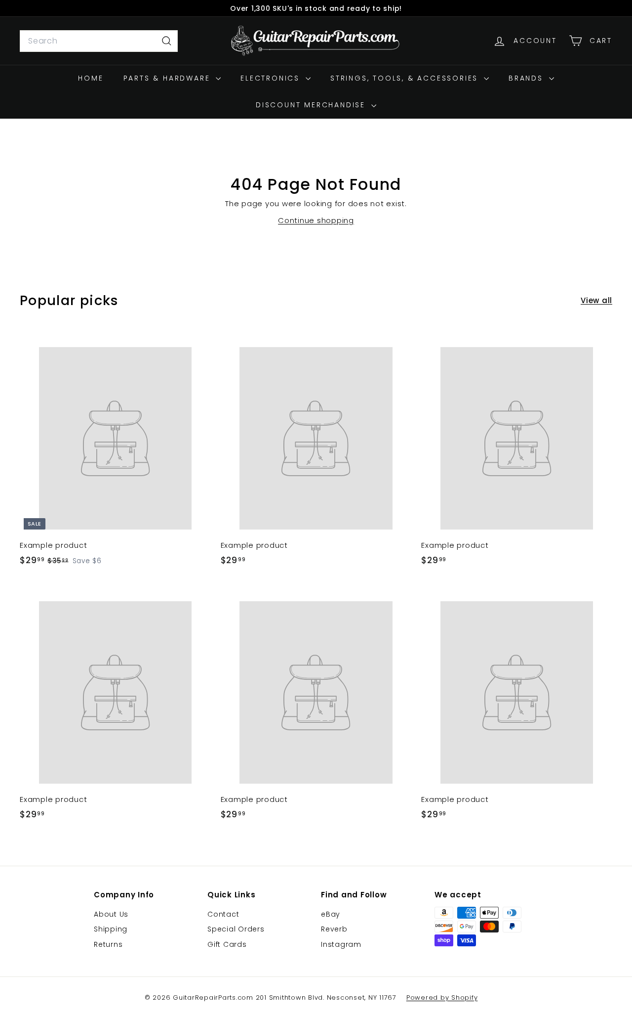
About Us (111, 914)
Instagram (341, 944)
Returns (108, 944)
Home (90, 78)
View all (596, 300)
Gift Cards (227, 944)
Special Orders (236, 929)
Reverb (334, 929)
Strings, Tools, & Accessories (405, 78)
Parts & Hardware (168, 78)
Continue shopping (316, 220)
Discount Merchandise (312, 105)
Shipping (110, 929)
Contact (223, 914)
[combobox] (99, 41)
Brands (528, 78)
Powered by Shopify (442, 997)
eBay (330, 914)
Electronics (271, 78)
